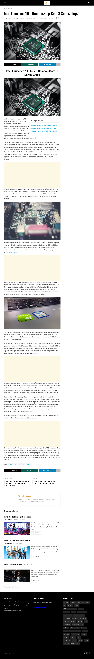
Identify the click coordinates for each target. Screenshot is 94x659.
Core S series (12, 252)
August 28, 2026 (18, 519)
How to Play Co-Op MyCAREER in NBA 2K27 (44, 131)
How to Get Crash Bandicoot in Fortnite (44, 128)
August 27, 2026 (18, 567)
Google (80, 621)
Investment (75, 624)
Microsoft (72, 631)
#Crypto (66, 602)
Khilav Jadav (8, 519)
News (36, 18)
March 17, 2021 (24, 18)
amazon (70, 605)
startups (73, 637)
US (78, 643)
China (73, 612)
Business (66, 612)
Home (5, 8)
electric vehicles (79, 615)
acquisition (85, 602)
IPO (72, 628)
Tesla (74, 640)
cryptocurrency (81, 612)
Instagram (67, 624)
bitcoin (81, 609)
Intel (23, 464)
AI (64, 605)
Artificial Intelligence (70, 609)
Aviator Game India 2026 (42, 607)
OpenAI (85, 631)
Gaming (10, 8)
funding (66, 621)
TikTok (80, 640)
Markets (83, 628)
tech (79, 637)
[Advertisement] (32, 175)
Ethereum (75, 618)
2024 (78, 602)
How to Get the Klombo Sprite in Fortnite (44, 125)
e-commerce (68, 615)
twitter (73, 643)
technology (67, 640)
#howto (73, 602)
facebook (83, 618)
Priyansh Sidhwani (12, 18)
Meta (65, 631)
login (9, 587)
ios (82, 624)
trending (66, 643)
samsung (66, 634)
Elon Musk (67, 618)
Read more (36, 533)
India (85, 621)
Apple (76, 605)
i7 (16, 464)
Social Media (75, 634)
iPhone (66, 628)
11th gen (10, 464)
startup (66, 637)
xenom (29, 464)
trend (86, 640)
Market (77, 628)
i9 (19, 464)
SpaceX (84, 634)
